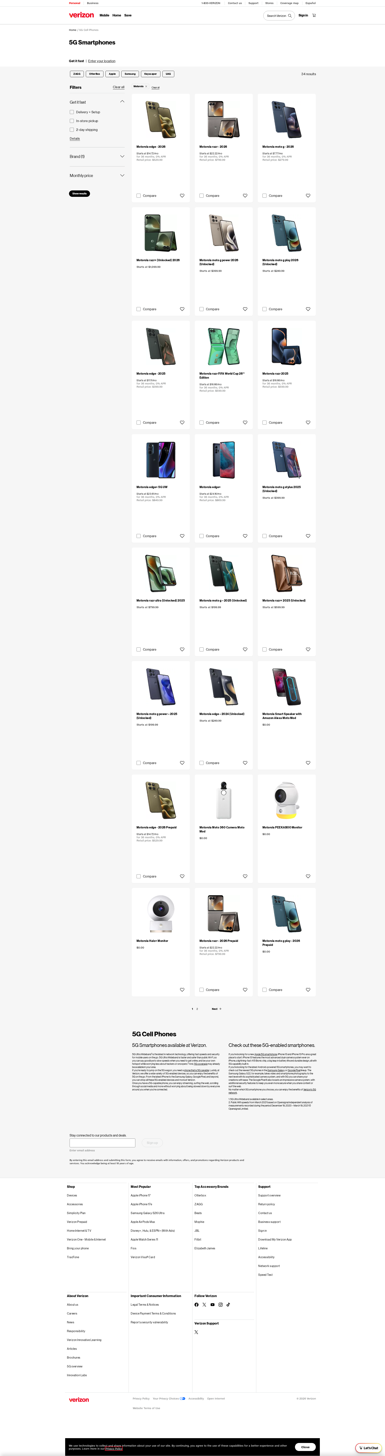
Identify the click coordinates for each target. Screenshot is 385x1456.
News (70, 1322)
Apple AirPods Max (143, 1221)
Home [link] (72, 29)
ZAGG (199, 1204)
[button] (92, 61)
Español (311, 3)
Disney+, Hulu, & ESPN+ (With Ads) (153, 1230)
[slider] (368, 1448)
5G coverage (200, 1063)
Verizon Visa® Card (143, 1257)
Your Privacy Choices (166, 1398)
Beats (198, 1213)
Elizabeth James (205, 1248)
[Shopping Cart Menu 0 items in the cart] (314, 15)
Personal (74, 3)
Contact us (235, 3)
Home (116, 15)
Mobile (104, 15)
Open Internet (216, 1398)
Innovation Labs (77, 1375)
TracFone (73, 1257)
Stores (269, 3)
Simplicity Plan (76, 1213)
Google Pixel (294, 1070)
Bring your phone (78, 1248)
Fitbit (198, 1239)
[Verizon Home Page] (81, 15)
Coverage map (289, 3)
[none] (192, 1009)
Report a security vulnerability (149, 1322)
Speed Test (265, 1274)
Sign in (262, 1230)
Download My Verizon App (275, 1239)
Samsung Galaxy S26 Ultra (147, 1213)
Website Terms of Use (146, 1408)
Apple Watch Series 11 (144, 1239)
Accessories (75, 1204)
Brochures (73, 1357)
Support (253, 3)
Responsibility (76, 1331)
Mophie (199, 1221)
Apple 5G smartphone (265, 1054)
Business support (269, 1221)
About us (72, 1304)
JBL (197, 1230)
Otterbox (200, 1195)
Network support (269, 1266)
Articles (72, 1348)
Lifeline (262, 1248)
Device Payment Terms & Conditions (153, 1313)
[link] (119, 87)
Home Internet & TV (79, 1230)
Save (128, 15)
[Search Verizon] (279, 15)
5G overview (75, 1366)
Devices (72, 1195)
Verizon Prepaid (77, 1221)
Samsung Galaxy (276, 1070)
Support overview (269, 1195)
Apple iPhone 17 (141, 1195)
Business (92, 3)
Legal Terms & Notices (145, 1304)
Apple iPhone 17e (141, 1204)
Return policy (266, 1204)
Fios (133, 1248)
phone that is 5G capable (196, 1070)
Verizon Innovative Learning (84, 1340)
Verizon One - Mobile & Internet (86, 1239)
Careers (72, 1313)
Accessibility (266, 1257)
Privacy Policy (141, 1398)
